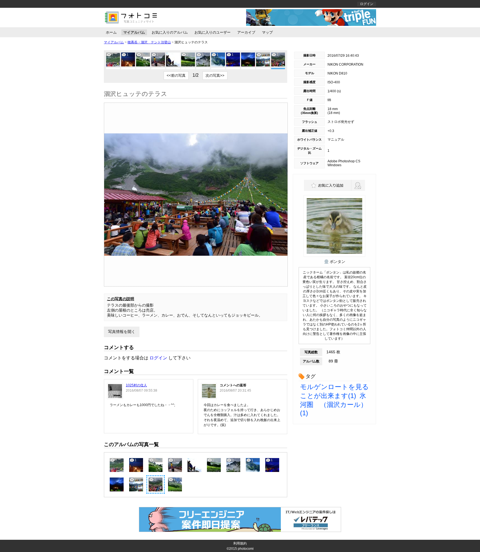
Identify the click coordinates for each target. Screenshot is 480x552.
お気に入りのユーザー (212, 32)
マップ (267, 32)
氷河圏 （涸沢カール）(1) (333, 404)
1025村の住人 (136, 385)
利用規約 (240, 543)
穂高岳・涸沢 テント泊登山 (149, 42)
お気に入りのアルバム (170, 32)
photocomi (246, 549)
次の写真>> (215, 75)
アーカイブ (246, 32)
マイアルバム (134, 32)
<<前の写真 (176, 75)
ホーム (111, 32)
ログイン (366, 4)
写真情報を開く (121, 331)
